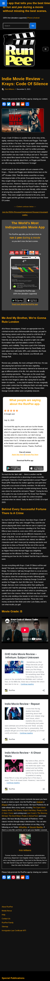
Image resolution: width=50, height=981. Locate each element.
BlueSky (40, 827)
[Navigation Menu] (45, 49)
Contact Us (6, 919)
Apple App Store (18, 454)
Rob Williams (9, 89)
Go (33, 26)
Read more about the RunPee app (25, 304)
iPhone (29, 18)
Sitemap (5, 927)
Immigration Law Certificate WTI (14, 930)
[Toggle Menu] (3, 3)
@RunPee (23, 827)
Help (3, 915)
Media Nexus (7, 911)
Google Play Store (31, 454)
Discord (33, 827)
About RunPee (7, 907)
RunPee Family (7, 923)
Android (36, 18)
